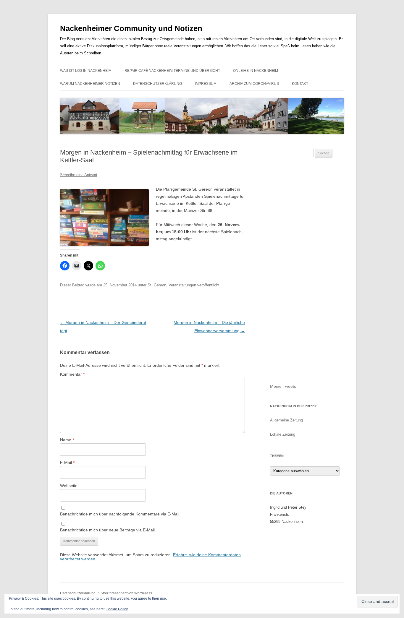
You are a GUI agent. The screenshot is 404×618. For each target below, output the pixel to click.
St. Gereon (157, 285)
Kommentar (72, 374)
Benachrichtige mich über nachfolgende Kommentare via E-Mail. (120, 514)
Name (67, 439)
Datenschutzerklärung (157, 84)
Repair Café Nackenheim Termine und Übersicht (172, 71)
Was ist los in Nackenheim (85, 71)
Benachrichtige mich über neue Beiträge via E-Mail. (108, 530)
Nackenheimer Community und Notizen (131, 28)
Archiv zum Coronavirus (254, 84)
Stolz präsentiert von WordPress (126, 593)
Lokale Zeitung (282, 434)
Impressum (205, 84)
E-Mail (67, 462)
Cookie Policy (117, 609)
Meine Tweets (283, 386)
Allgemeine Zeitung (287, 420)
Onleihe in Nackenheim (255, 71)
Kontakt (300, 84)
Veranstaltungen (182, 285)
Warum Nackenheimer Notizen (90, 84)
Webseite (68, 485)
